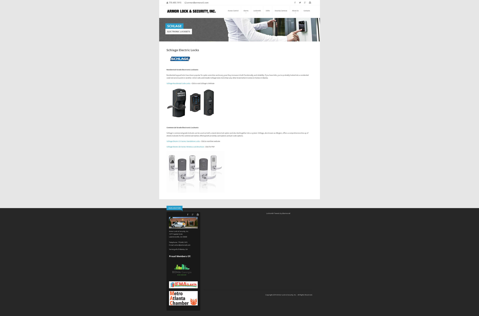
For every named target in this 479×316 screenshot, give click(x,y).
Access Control (233, 11)
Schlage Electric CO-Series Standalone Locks (183, 141)
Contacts (307, 11)
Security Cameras (281, 11)
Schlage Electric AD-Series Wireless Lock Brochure (185, 147)
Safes (268, 11)
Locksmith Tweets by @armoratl (278, 213)
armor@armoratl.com (197, 2)
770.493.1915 (174, 2)
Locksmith (257, 11)
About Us (295, 11)
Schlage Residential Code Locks (178, 83)
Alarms (245, 11)
